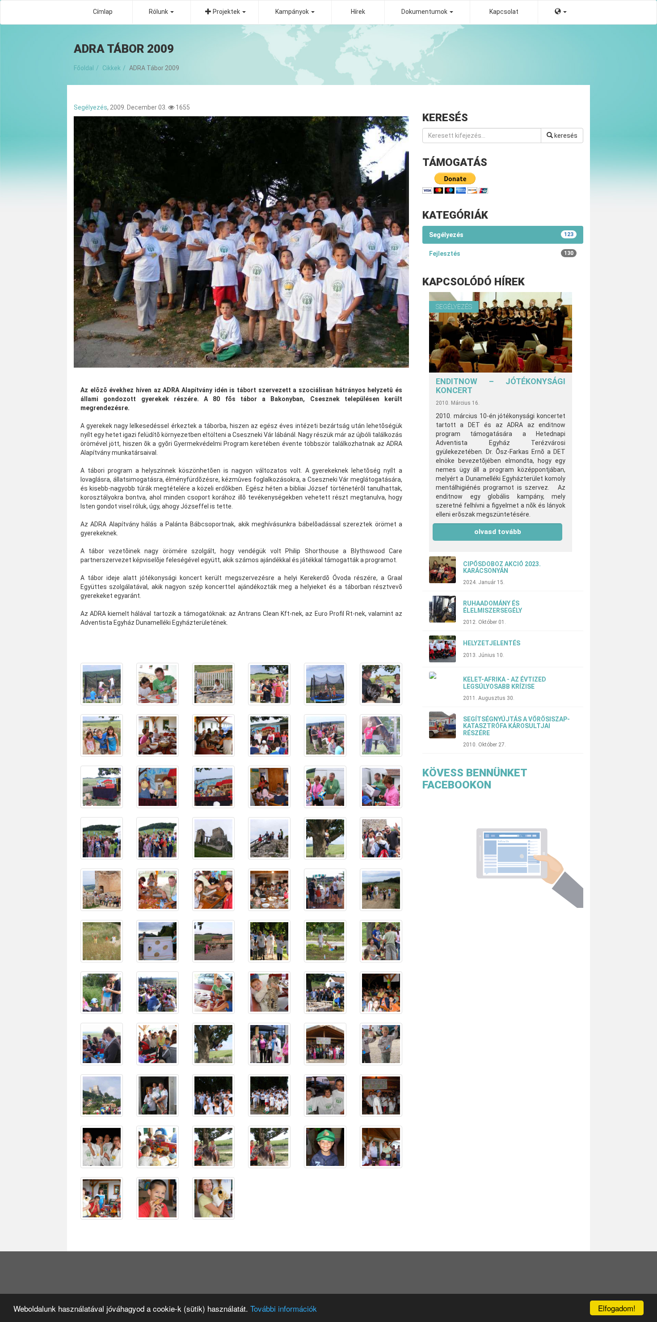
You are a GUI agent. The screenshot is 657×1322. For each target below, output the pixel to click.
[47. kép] (325, 1044)
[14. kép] (157, 787)
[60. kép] (381, 1147)
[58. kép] (269, 1147)
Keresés (565, 135)
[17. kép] (325, 787)
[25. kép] (101, 890)
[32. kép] (157, 941)
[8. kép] (157, 735)
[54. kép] (381, 1095)
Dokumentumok (425, 11)
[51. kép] (213, 1095)
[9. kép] (213, 735)
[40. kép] (269, 992)
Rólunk (159, 11)
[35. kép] (325, 941)
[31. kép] (101, 941)
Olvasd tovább (497, 532)
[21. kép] (213, 838)
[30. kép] (381, 890)
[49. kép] (101, 1095)
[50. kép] (157, 1095)
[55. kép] (101, 1147)
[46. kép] (269, 1044)
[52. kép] (269, 1095)
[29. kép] (325, 890)
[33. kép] (213, 941)
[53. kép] (325, 1095)
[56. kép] (157, 1147)
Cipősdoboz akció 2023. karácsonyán (502, 567)
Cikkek (111, 68)
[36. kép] (381, 941)
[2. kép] (157, 684)
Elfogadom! (617, 1308)
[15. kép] (213, 787)
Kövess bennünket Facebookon (474, 779)
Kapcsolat (503, 11)
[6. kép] (381, 684)
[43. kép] (101, 1044)
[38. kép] (157, 992)
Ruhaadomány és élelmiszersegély (492, 607)
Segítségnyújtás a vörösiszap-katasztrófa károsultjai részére (516, 726)
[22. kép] (269, 838)
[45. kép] (213, 1044)
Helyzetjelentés (491, 643)
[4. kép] (269, 684)
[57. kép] (213, 1147)
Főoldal (84, 68)
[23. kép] (325, 838)
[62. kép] (157, 1198)
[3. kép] (213, 684)
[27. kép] (213, 890)
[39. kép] (213, 992)
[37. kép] (101, 992)
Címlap (103, 11)
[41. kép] (325, 992)
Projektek (226, 11)
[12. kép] (381, 735)
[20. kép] (157, 838)
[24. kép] (381, 838)
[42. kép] (381, 992)
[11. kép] (325, 735)
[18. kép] (381, 787)
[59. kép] (325, 1147)
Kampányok (292, 11)
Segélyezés (90, 107)
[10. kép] (269, 735)
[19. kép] (101, 838)
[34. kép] (269, 941)
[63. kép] (213, 1198)
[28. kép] (269, 890)
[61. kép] (101, 1198)
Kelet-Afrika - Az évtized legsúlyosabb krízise (504, 683)
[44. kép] (157, 1044)
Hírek (358, 11)
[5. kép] (325, 684)
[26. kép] (157, 890)
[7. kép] (101, 735)
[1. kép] (101, 684)
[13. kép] (101, 787)
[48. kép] (381, 1044)
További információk (283, 1308)
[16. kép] (269, 787)
